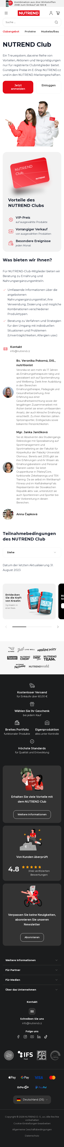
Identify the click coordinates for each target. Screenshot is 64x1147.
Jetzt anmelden (18, 87)
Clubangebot (11, 31)
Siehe (11, 552)
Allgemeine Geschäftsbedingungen (32, 1129)
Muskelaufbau (50, 31)
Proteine (30, 31)
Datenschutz (32, 1135)
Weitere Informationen (32, 814)
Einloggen (49, 85)
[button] (57, 626)
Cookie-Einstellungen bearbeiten (32, 1123)
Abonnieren (32, 937)
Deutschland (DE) (33, 1099)
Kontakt (16, 347)
